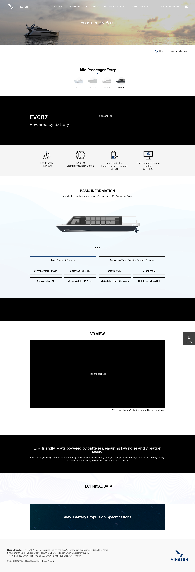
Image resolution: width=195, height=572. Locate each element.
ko (21, 7)
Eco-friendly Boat (179, 51)
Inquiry (189, 342)
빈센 (11, 6)
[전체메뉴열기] (186, 6)
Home (162, 51)
